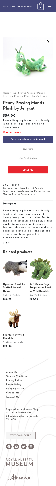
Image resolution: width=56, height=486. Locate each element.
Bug (13, 191)
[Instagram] (31, 446)
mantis (28, 191)
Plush (37, 191)
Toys (13, 92)
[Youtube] (16, 446)
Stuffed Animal (20, 194)
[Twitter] (24, 446)
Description (9, 203)
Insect (20, 191)
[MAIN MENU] (49, 6)
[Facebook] (9, 446)
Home (6, 92)
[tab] (28, 203)
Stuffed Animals (26, 92)
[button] (21, 435)
